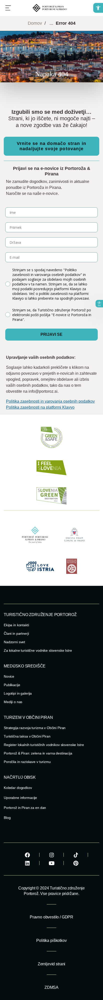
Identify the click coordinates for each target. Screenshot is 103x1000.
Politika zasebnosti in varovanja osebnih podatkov (50, 401)
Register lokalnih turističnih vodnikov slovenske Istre (44, 745)
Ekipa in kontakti (16, 625)
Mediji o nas (13, 702)
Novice (9, 676)
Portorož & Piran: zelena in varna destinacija (38, 753)
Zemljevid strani (51, 964)
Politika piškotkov (51, 940)
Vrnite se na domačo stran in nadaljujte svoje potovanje (51, 146)
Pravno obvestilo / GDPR (51, 917)
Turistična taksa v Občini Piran (27, 736)
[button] (98, 8)
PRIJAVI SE (51, 334)
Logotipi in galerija (18, 693)
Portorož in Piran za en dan (25, 808)
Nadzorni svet (14, 642)
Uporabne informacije (20, 798)
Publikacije (12, 685)
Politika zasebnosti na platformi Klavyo (40, 407)
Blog (7, 818)
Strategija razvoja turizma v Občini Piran (35, 728)
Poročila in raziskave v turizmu (27, 762)
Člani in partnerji (16, 633)
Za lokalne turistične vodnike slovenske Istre (38, 650)
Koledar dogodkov (18, 788)
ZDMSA (51, 987)
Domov (35, 23)
